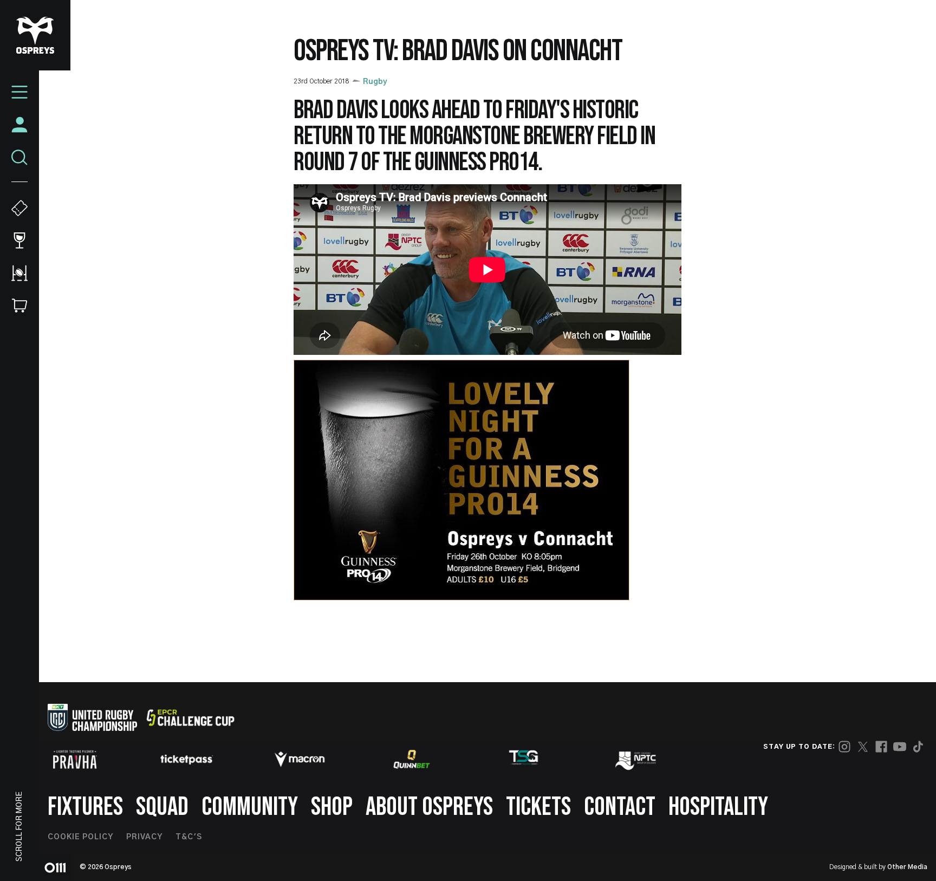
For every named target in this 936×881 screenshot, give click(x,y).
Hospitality (718, 807)
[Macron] (299, 759)
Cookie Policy (80, 837)
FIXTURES (85, 807)
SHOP (332, 807)
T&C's (189, 837)
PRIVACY (144, 837)
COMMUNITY (250, 807)
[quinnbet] (412, 759)
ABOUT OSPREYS (429, 807)
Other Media (907, 867)
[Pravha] (75, 759)
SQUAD (162, 807)
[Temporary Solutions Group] (524, 759)
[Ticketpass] (187, 759)
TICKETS (538, 807)
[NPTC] (636, 759)
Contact (619, 807)
